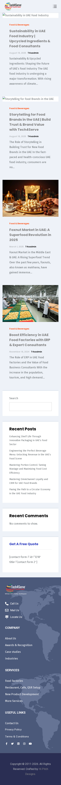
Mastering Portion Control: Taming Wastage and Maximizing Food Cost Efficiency (28, 469)
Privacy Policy (13, 729)
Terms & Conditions (17, 736)
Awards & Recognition (18, 645)
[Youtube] (30, 743)
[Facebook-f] (6, 743)
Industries (11, 658)
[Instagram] (24, 743)
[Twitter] (12, 743)
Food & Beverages (19, 24)
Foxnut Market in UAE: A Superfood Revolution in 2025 (30, 234)
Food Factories (14, 680)
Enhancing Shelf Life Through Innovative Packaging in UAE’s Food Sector (28, 440)
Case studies (13, 651)
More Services (14, 701)
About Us (10, 638)
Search (13, 398)
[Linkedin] (18, 743)
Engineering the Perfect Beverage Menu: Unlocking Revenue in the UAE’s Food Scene (30, 454)
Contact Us (11, 723)
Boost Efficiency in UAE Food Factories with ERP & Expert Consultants (29, 340)
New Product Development (22, 694)
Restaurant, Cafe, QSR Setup (22, 687)
